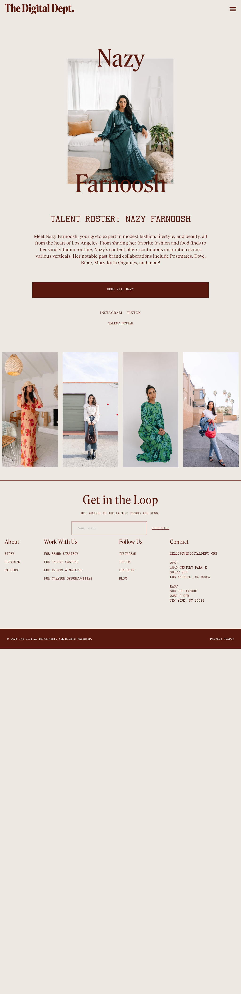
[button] (232, 8)
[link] (39, 9)
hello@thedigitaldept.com (193, 553)
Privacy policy (222, 639)
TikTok (134, 313)
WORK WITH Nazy (120, 289)
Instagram (111, 313)
